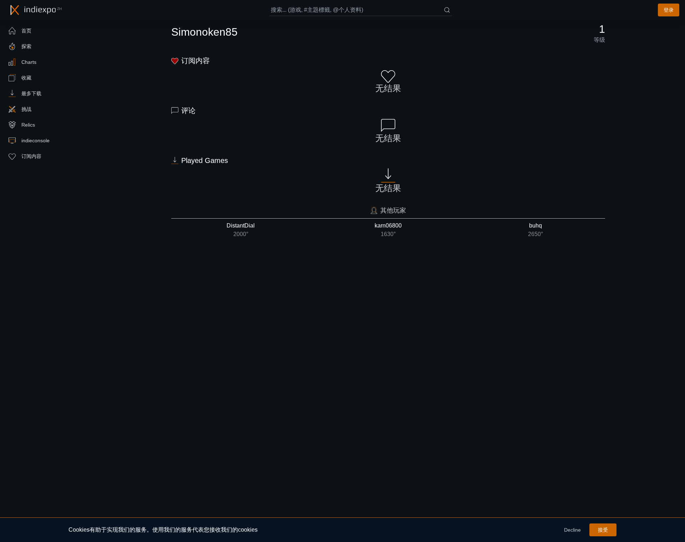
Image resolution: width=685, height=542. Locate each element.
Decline (572, 530)
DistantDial (241, 230)
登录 (669, 10)
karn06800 (388, 230)
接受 (603, 530)
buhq (535, 230)
